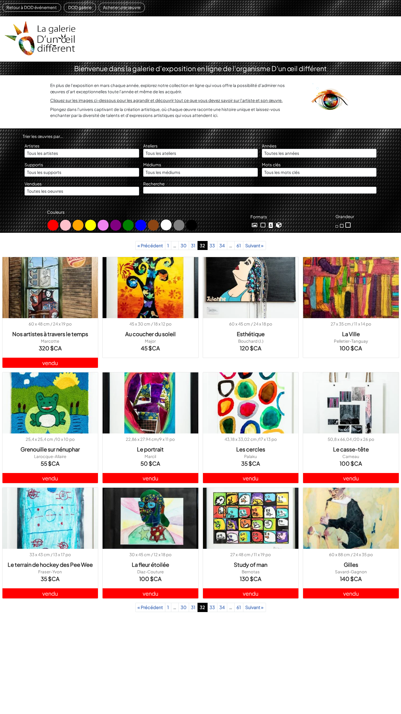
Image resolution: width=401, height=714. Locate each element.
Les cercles (250, 449)
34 (222, 245)
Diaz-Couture (150, 571)
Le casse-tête (351, 449)
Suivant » (254, 245)
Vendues (33, 183)
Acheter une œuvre (121, 7)
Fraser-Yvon (50, 571)
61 (239, 245)
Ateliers (150, 145)
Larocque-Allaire (50, 456)
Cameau (350, 456)
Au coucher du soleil (150, 333)
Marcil (150, 456)
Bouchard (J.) (250, 341)
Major (150, 341)
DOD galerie (80, 7)
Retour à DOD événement (32, 7)
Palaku (250, 456)
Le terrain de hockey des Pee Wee (50, 564)
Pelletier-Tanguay (351, 341)
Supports (34, 164)
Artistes (32, 145)
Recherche (153, 183)
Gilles (351, 564)
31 (193, 245)
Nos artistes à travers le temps (50, 333)
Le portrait (150, 449)
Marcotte (50, 341)
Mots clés (271, 164)
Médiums (152, 164)
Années (269, 145)
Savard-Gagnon (351, 571)
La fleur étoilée (150, 564)
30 (184, 245)
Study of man (250, 564)
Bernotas (251, 571)
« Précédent (150, 245)
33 (212, 245)
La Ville (351, 333)
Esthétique (251, 333)
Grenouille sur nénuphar (50, 449)
